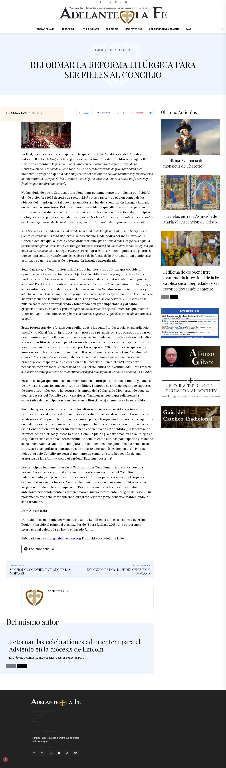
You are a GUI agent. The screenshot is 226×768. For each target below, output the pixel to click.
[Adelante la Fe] (35, 597)
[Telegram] (115, 2)
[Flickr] (105, 2)
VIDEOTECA (37, 718)
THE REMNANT (91, 29)
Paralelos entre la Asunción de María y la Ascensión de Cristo (190, 218)
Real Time (188, 337)
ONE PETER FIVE (133, 29)
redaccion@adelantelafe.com (45, 731)
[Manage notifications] (5, 759)
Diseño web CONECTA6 (43, 747)
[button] (222, 29)
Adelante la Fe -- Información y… (175, 329)
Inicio (99, 50)
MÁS (188, 29)
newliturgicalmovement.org (61, 538)
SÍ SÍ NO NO (112, 29)
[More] (150, 113)
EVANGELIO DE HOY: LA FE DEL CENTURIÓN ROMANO (118, 571)
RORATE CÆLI (68, 29)
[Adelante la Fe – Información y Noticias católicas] (113, 15)
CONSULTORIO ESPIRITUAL (45, 712)
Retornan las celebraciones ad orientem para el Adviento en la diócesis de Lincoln (75, 645)
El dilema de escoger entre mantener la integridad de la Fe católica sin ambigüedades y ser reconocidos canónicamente (191, 280)
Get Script (180, 337)
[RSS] (110, 2)
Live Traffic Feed (189, 311)
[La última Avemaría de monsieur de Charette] (190, 137)
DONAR (35, 724)
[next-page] (22, 666)
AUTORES (36, 721)
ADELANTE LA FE (46, 29)
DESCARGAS (37, 715)
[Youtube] (125, 2)
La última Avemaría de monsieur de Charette (183, 163)
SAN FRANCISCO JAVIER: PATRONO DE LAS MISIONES (40, 571)
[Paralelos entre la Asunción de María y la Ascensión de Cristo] (190, 192)
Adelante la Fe (119, 50)
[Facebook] (100, 2)
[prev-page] (11, 666)
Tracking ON (198, 337)
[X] (120, 2)
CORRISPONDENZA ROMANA (164, 29)
